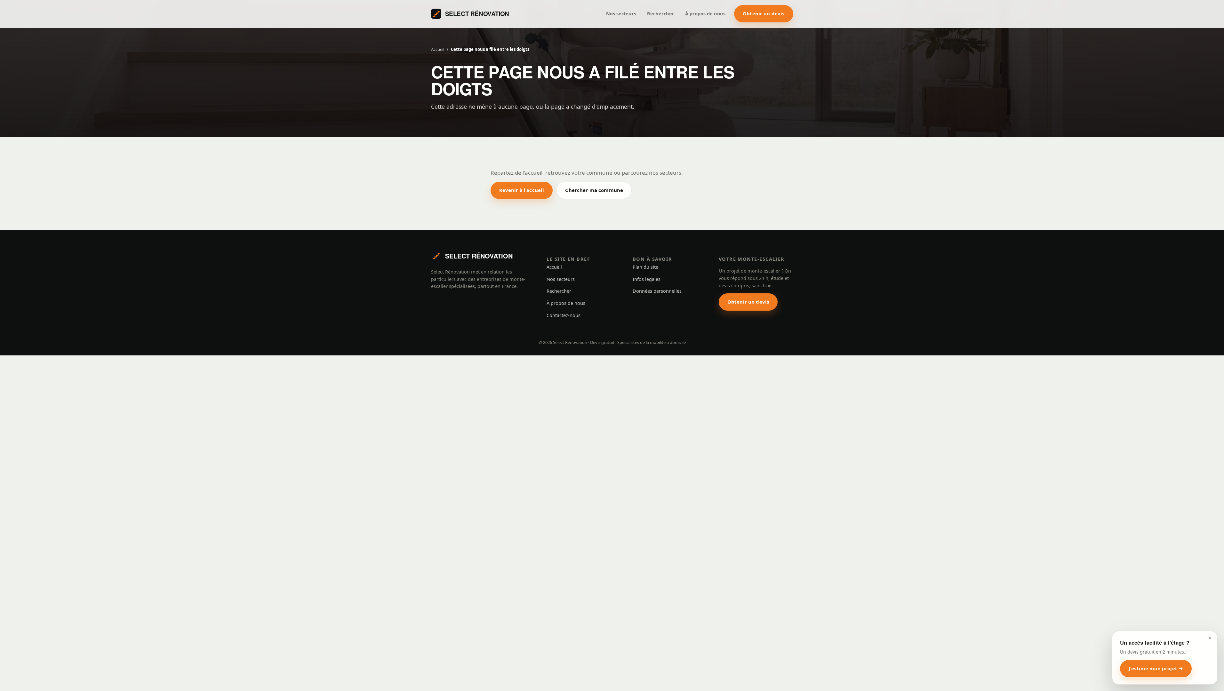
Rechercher (660, 13)
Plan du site (645, 267)
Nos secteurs (621, 13)
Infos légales (646, 279)
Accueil (437, 49)
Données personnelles (657, 291)
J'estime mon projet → (1156, 668)
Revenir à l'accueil (521, 190)
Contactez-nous (563, 315)
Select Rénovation (477, 13)
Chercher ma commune (594, 190)
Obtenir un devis (763, 13)
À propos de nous (705, 13)
